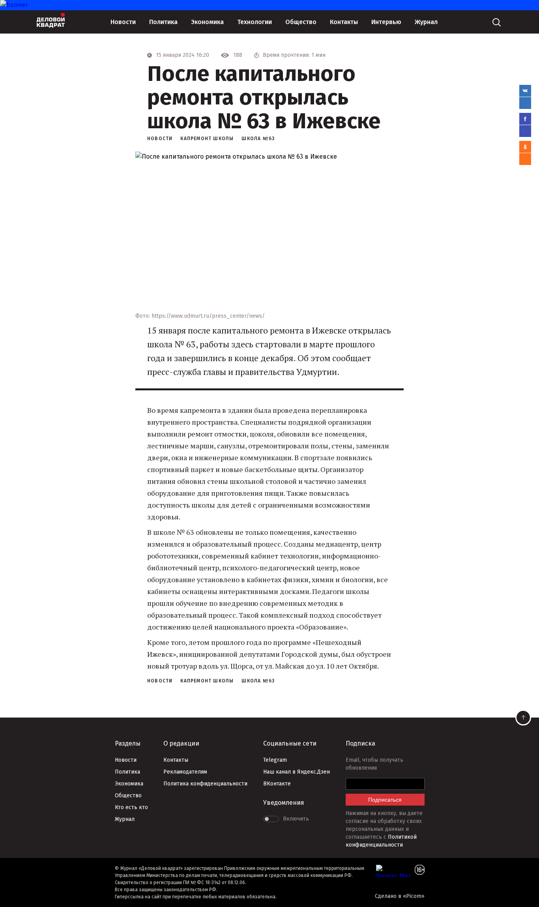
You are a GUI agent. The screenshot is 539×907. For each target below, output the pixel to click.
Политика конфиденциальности (205, 783)
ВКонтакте (277, 783)
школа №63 (258, 138)
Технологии (254, 22)
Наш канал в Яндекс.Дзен (296, 771)
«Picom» (414, 896)
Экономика (207, 22)
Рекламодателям (185, 771)
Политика (163, 22)
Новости (123, 22)
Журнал (426, 22)
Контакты (344, 22)
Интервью (386, 22)
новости (159, 138)
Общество (300, 22)
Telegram (275, 760)
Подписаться (385, 799)
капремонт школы (207, 138)
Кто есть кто (131, 807)
